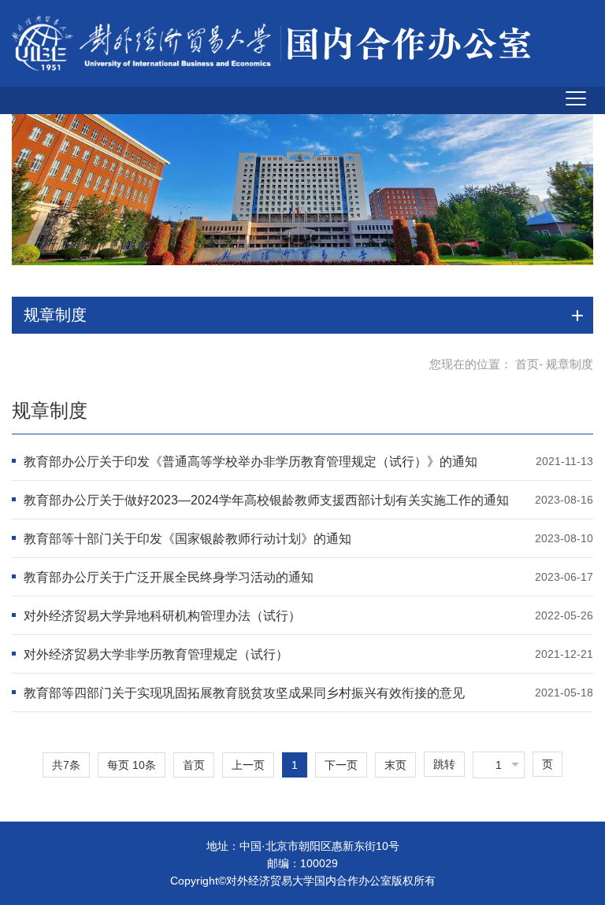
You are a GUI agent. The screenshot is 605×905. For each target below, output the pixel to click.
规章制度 (49, 410)
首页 (527, 364)
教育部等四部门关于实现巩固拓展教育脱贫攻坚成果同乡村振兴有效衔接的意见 (244, 693)
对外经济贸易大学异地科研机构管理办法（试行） (162, 615)
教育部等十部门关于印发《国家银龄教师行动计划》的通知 (187, 538)
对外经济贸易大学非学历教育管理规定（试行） (156, 654)
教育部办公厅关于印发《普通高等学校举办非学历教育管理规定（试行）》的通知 (250, 461)
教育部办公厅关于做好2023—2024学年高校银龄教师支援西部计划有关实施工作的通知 (266, 500)
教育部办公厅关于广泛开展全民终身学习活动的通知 (169, 577)
